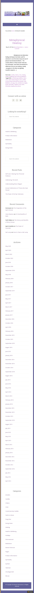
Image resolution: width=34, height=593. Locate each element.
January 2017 (9, 315)
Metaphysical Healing (17, 41)
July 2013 (7, 428)
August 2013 (8, 424)
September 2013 (10, 420)
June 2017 (8, 295)
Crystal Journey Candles (12, 511)
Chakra (16, 75)
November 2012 (9, 460)
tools (20, 84)
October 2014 (9, 367)
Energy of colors (18, 79)
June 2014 (8, 384)
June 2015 (8, 351)
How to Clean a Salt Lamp (20, 232)
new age (13, 83)
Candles (13, 75)
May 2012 (8, 477)
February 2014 (9, 400)
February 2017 (9, 311)
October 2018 (9, 266)
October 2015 (9, 339)
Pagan (7, 551)
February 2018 (9, 278)
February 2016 (9, 331)
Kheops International (17, 13)
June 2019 (8, 262)
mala (25, 81)
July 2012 (7, 473)
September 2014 (10, 371)
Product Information (11, 135)
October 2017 (9, 286)
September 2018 (10, 270)
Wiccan (7, 576)
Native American (10, 547)
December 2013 (9, 408)
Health (24, 79)
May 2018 (8, 274)
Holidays (7, 535)
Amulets (7, 495)
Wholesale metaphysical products (13, 86)
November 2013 (9, 412)
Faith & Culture (9, 515)
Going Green (9, 148)
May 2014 (8, 388)
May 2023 (8, 246)
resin (16, 83)
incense (7, 81)
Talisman (8, 568)
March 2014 (8, 396)
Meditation (23, 76)
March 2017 (8, 307)
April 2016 (8, 327)
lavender (21, 81)
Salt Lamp (8, 232)
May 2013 (8, 436)
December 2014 (9, 359)
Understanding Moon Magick (13, 184)
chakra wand (11, 79)
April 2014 (8, 392)
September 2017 (10, 290)
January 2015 (9, 355)
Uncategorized (9, 572)
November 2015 (9, 335)
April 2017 (8, 303)
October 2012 (9, 465)
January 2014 (9, 404)
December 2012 (9, 456)
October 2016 (9, 323)
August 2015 (8, 347)
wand (23, 84)
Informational (17, 76)
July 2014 (7, 380)
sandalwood (20, 83)
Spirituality (11, 84)
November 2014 (9, 363)
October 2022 (9, 258)
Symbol (7, 564)
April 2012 (8, 481)
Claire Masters (9, 214)
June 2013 (8, 432)
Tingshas (16, 84)
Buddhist (21, 78)
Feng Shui (8, 519)
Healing (23, 75)
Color (20, 75)
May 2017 (8, 299)
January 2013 (9, 452)
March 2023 (8, 254)
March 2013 (8, 444)
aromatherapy (15, 78)
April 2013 (8, 440)
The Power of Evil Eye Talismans (14, 194)
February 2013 (9, 448)
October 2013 (9, 416)
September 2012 (10, 469)
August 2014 (8, 375)
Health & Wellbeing (9, 76)
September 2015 (10, 343)
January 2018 (9, 282)
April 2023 (8, 250)
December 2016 (9, 319)
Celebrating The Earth (11, 180)
